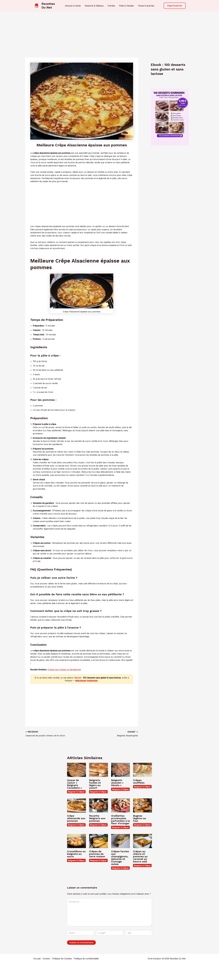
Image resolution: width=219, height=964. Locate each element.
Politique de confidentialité (86, 958)
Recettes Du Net (48, 5)
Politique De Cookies (62, 958)
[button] (175, 6)
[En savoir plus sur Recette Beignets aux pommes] (98, 805)
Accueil (37, 958)
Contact (46, 958)
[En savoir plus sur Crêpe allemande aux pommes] (76, 805)
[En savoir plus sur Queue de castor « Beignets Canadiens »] (76, 769)
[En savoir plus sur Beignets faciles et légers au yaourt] (98, 769)
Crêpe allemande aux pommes (76, 818)
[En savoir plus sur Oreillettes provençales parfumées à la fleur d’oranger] (120, 805)
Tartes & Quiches (146, 5)
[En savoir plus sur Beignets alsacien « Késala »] (120, 769)
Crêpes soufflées (138, 781)
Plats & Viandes (126, 5)
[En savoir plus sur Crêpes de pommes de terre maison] (98, 841)
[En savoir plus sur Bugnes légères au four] (142, 805)
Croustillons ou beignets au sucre (76, 854)
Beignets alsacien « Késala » (117, 783)
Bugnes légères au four (139, 818)
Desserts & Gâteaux (94, 5)
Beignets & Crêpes (76, 792)
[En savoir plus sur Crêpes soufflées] (142, 769)
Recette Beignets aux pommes (97, 818)
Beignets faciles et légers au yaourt (95, 784)
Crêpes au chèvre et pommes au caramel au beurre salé (140, 856)
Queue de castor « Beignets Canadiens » (74, 784)
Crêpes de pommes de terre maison (97, 854)
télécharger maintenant (86, 680)
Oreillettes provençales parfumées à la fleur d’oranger (120, 819)
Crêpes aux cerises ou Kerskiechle (64, 669)
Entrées (111, 5)
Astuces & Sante (73, 5)
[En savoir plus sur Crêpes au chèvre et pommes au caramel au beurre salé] (142, 841)
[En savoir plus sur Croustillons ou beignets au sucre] (76, 841)
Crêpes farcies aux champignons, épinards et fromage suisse (120, 858)
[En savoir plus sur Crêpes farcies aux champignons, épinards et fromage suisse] (120, 841)
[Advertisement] (109, 30)
